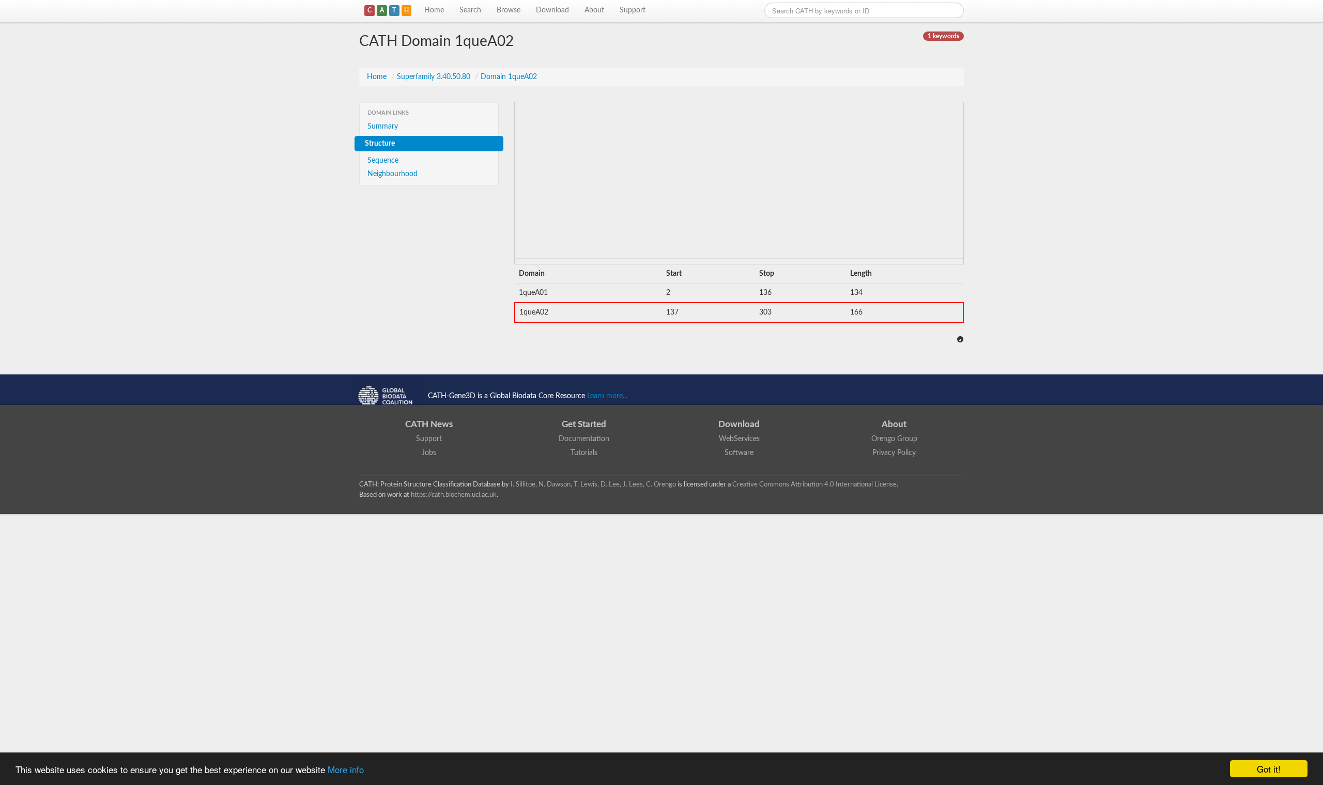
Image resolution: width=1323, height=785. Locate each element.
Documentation (584, 439)
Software (739, 453)
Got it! (1269, 768)
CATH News (429, 424)
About (594, 10)
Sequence (382, 160)
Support (632, 10)
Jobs (429, 453)
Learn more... (607, 396)
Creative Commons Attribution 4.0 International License (814, 484)
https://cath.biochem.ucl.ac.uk (454, 495)
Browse (508, 10)
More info (346, 769)
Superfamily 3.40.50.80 (434, 77)
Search (470, 10)
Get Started (584, 424)
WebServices (739, 439)
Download (552, 10)
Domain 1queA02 (509, 77)
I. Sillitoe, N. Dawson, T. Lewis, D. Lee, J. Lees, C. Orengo (593, 484)
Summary (382, 126)
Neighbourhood (392, 174)
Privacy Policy (894, 453)
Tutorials (584, 453)
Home (434, 10)
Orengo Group (894, 439)
